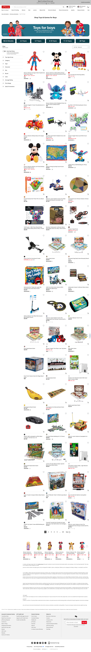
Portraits (33, 623)
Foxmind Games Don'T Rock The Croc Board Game (34, 199)
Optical (33, 625)
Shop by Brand (49, 627)
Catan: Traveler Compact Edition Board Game (34, 495)
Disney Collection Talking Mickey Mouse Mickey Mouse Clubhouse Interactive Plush (56, 73)
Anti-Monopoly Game (51, 377)
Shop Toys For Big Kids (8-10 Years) (41, 609)
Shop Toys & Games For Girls (54, 609)
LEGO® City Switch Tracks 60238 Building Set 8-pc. (34, 525)
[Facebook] (37, 643)
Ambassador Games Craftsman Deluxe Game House (78, 288)
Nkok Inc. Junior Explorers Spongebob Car (77, 436)
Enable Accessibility (85, 2)
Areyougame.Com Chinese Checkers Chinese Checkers (78, 199)
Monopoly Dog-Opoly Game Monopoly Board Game (78, 259)
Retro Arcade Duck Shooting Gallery (76, 74)
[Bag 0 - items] (88, 7)
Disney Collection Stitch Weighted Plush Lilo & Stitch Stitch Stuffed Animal (56, 104)
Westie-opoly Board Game (74, 405)
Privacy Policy (29, 646)
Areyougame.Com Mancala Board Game (55, 407)
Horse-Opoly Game (50, 258)
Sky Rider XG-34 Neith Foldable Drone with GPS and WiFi (55, 136)
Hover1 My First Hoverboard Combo (32, 258)
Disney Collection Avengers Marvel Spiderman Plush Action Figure (34, 73)
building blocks (40, 564)
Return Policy (4, 623)
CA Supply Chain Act (49, 646)
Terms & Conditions (37, 649)
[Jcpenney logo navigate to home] (6, 7)
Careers (48, 618)
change (17, 52)
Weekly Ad (33, 620)
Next (67, 532)
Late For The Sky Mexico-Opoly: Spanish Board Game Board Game (55, 464)
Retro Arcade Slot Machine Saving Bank (77, 495)
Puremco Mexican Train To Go (75, 317)
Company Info (49, 620)
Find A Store (34, 616)
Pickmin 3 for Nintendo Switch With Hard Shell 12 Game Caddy (77, 378)
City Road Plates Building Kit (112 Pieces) (55, 436)
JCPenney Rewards (6, 620)
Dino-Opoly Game (72, 348)
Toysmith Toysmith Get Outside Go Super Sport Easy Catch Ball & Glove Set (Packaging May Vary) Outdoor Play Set (56, 523)
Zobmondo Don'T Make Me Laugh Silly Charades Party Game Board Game (32, 288)
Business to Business (51, 616)
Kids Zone (33, 627)
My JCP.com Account (6, 618)
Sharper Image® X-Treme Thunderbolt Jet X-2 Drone (34, 105)
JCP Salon (33, 621)
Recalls (3, 629)
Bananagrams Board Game (30, 407)
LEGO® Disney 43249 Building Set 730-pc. (77, 164)
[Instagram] (35, 643)
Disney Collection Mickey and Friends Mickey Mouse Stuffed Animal (34, 167)
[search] (64, 7)
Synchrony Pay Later (6, 627)
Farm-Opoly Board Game (29, 348)
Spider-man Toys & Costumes (71, 609)
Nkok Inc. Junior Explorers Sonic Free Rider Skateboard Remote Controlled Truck (55, 199)
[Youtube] (43, 643)
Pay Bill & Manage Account (22, 616)
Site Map (48, 629)
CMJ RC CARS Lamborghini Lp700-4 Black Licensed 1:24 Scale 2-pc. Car (33, 437)
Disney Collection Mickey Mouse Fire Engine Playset (34, 136)
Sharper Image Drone (73, 229)
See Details (76, 626)
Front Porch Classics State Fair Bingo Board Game (34, 376)
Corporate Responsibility (51, 623)
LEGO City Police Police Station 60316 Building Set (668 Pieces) (54, 288)
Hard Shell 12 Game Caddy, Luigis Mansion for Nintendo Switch (78, 466)
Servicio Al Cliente (6, 634)
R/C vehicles (47, 584)
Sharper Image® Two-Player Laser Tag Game (56, 348)
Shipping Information (6, 625)
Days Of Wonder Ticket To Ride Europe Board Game (56, 495)
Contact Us (4, 621)
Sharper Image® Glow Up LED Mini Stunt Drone (77, 136)
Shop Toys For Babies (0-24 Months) (28, 609)
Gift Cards (4, 631)
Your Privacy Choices (38, 646)
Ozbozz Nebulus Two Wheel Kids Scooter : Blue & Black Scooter (33, 316)
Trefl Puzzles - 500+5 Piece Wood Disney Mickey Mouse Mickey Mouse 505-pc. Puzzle (34, 227)
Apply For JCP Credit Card (22, 618)
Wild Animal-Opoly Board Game (31, 465)
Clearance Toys (63, 609)
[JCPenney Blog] (45, 643)
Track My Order (5, 616)
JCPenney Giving (50, 625)
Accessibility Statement (59, 646)
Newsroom (48, 621)
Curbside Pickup (35, 618)
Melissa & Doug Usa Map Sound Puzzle (55, 166)
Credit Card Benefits (21, 620)
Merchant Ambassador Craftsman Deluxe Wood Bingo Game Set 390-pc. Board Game (56, 227)
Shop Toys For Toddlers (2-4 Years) (14, 609)
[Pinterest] (40, 643)
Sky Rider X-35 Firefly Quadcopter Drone (77, 105)
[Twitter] (32, 643)
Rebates (3, 633)
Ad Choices (44, 649)
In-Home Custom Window (37, 629)
